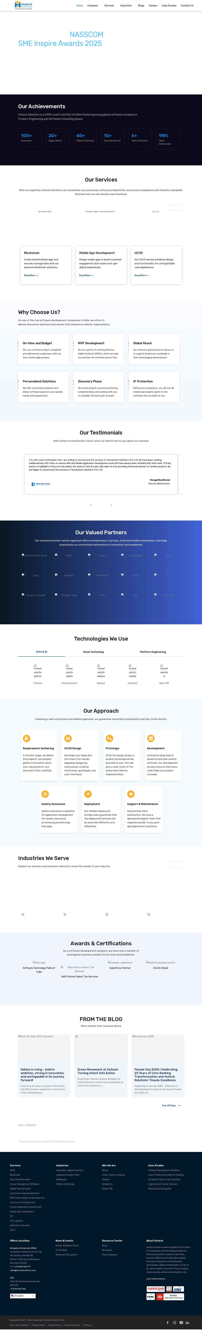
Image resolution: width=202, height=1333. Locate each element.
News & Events (64, 1240)
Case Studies (169, 5)
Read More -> (31, 275)
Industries (126, 5)
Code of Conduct (72, 1325)
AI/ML (12, 1170)
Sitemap (87, 1325)
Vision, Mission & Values (113, 1175)
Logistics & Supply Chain (68, 1175)
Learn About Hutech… (156, 1279)
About (105, 1170)
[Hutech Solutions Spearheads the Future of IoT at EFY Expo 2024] (101, 1049)
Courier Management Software (24, 1184)
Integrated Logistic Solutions (69, 1170)
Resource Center (112, 1240)
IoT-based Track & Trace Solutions (164, 1179)
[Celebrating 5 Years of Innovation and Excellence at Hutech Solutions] (44, 1049)
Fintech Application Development (26, 1207)
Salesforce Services (19, 1225)
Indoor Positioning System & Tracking (166, 1175)
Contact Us (187, 5)
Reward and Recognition (159, 1188)
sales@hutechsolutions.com (23, 1270)
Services (109, 5)
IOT (11, 1216)
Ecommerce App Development (24, 1193)
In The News (61, 1250)
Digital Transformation (20, 1188)
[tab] (41, 652)
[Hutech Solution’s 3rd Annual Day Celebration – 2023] (158, 1049)
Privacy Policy (38, 1325)
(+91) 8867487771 (22, 1266)
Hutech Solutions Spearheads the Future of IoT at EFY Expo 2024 (99, 1073)
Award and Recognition (67, 1254)
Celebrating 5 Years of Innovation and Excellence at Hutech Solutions (41, 1073)
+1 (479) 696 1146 (18, 1289)
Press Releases (109, 1254)
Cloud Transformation (20, 1179)
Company (92, 5)
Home (80, 5)
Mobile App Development (22, 1211)
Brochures (107, 1250)
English (19, 1296)
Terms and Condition (18, 1325)
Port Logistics (16, 1221)
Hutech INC (107, 1188)
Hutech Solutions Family (67, 1245)
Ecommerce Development (22, 1202)
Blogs (141, 5)
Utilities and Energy (65, 1184)
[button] (8, 53)
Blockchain (15, 1175)
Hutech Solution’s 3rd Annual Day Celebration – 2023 (155, 1071)
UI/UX (12, 1230)
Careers (153, 5)
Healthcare (61, 1179)
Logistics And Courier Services (162, 1184)
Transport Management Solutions (164, 1170)
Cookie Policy (54, 1325)
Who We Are (109, 1165)
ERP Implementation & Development (27, 1198)
